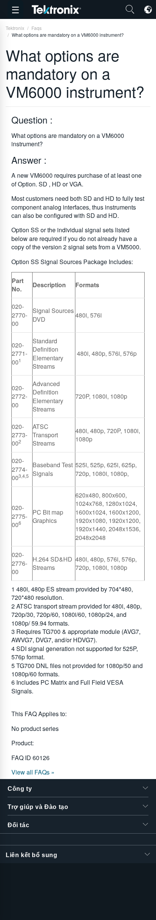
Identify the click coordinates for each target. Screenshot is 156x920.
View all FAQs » (33, 772)
